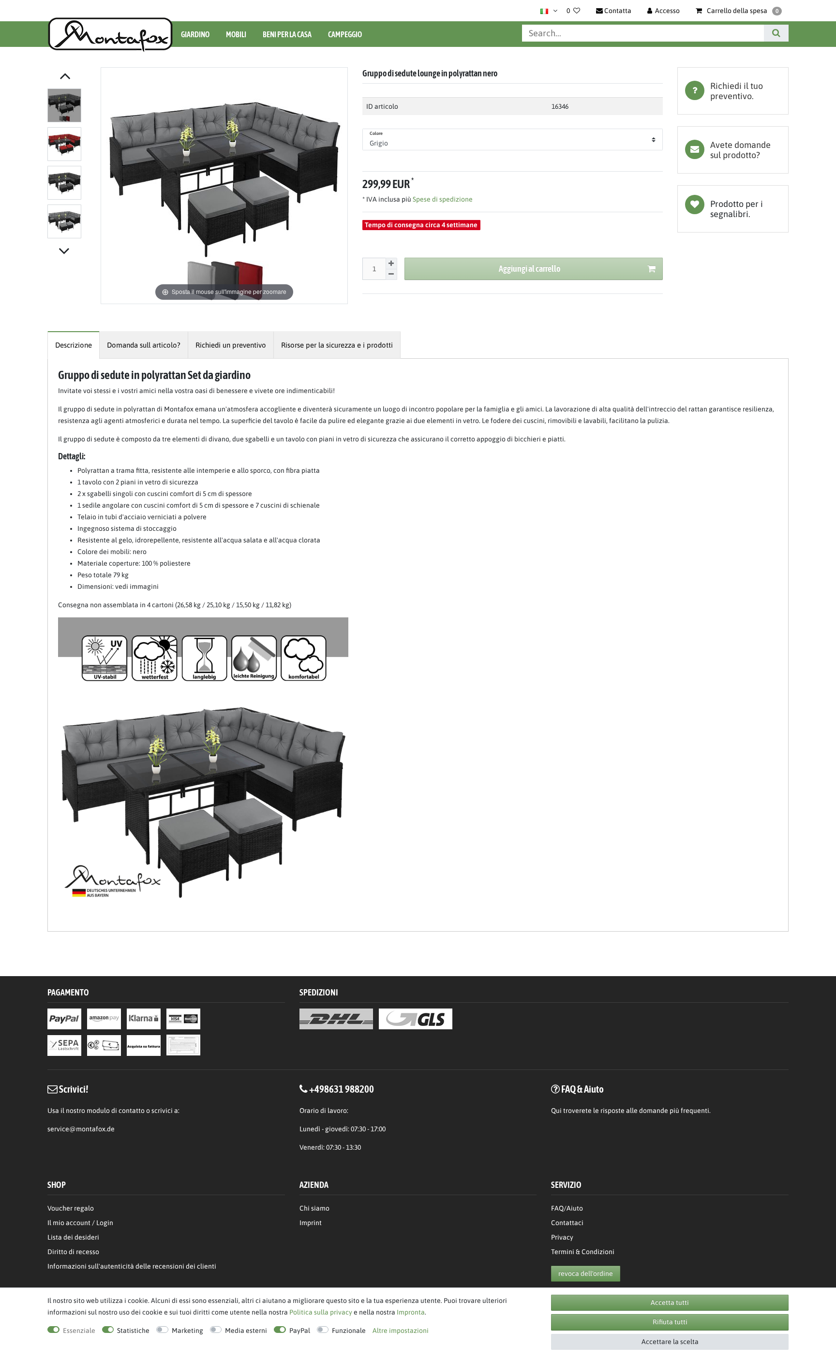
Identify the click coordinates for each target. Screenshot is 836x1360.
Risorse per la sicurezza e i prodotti (337, 345)
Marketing (187, 1330)
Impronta (411, 1312)
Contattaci (567, 1223)
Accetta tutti (670, 1302)
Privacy (562, 1237)
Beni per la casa (287, 34)
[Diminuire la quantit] (391, 274)
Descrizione (73, 345)
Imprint (310, 1223)
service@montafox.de (81, 1129)
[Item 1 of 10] (71, 165)
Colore (376, 133)
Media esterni (246, 1330)
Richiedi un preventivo (230, 345)
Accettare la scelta (670, 1341)
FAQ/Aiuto (567, 1208)
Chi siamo (314, 1208)
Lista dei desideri (733, 209)
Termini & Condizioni (582, 1252)
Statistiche (133, 1330)
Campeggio (345, 34)
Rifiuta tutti (670, 1322)
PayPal (299, 1330)
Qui (556, 1110)
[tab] (733, 91)
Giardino (195, 34)
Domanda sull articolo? (143, 345)
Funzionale (349, 1330)
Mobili (236, 34)
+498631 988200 (341, 1089)
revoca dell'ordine (585, 1273)
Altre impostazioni (401, 1330)
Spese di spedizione (442, 199)
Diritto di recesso (73, 1252)
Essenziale (79, 1330)
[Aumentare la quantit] (391, 263)
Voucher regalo (70, 1208)
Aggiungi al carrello (529, 268)
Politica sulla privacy (320, 1312)
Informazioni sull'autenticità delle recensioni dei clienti (131, 1266)
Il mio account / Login (80, 1223)
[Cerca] (776, 33)
